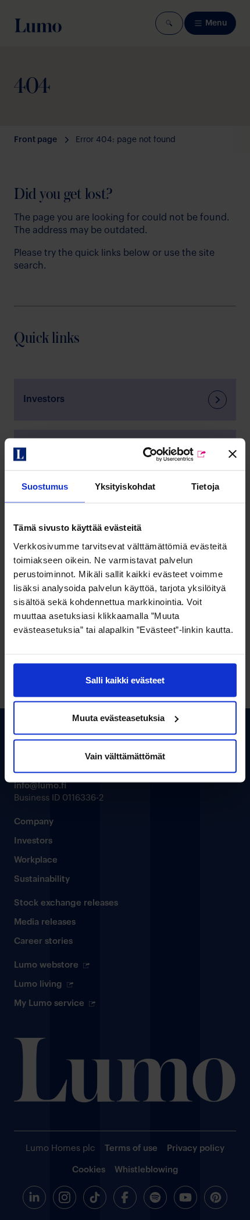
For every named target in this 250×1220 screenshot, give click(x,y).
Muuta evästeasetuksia (118, 718)
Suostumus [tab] (45, 486)
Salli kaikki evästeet (125, 680)
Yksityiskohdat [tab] (125, 486)
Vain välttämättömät (125, 756)
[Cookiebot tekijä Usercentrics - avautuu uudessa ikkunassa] (157, 454)
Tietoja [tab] (205, 486)
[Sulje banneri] (232, 454)
